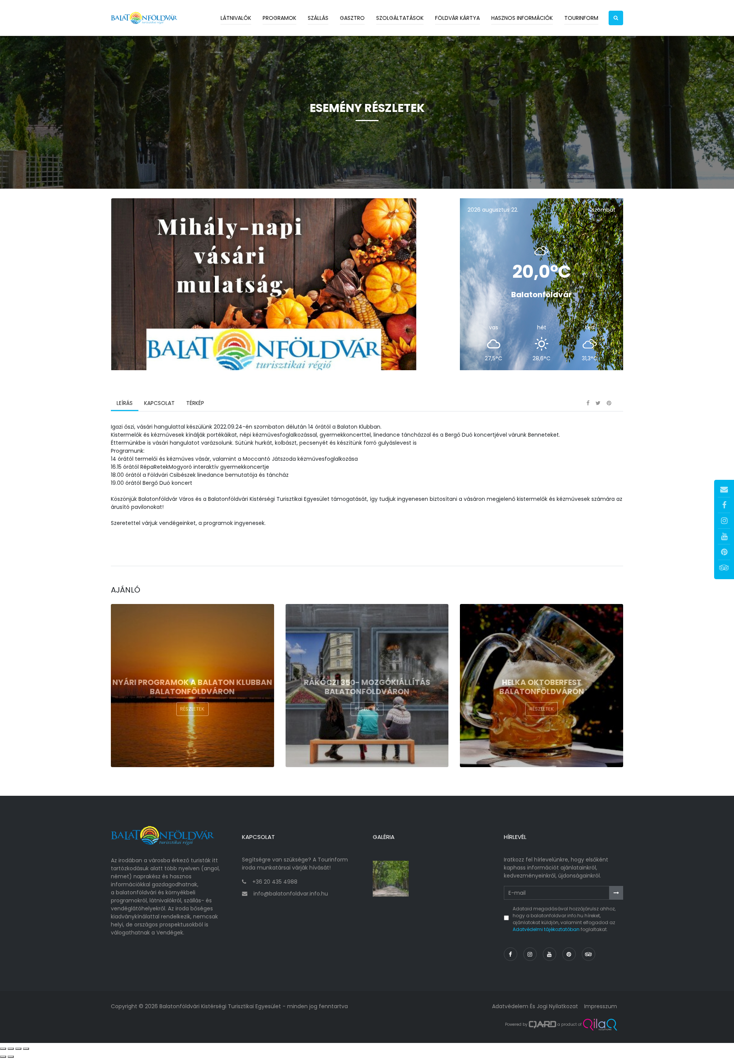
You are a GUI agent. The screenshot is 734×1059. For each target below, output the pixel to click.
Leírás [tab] (125, 403)
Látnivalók (236, 18)
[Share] (11, 1049)
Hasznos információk (522, 18)
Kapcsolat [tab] (159, 403)
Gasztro (352, 18)
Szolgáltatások (400, 18)
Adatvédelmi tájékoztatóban (546, 929)
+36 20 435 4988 (274, 882)
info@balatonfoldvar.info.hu (290, 893)
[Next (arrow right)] (11, 1057)
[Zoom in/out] (26, 1049)
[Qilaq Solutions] (600, 1024)
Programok (279, 18)
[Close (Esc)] (3, 1049)
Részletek (192, 708)
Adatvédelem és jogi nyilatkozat (535, 1006)
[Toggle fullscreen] (18, 1049)
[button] (616, 18)
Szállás (318, 18)
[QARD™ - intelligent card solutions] (542, 1024)
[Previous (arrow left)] (3, 1057)
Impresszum (600, 1006)
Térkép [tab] (195, 403)
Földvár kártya (457, 18)
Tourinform (581, 18)
